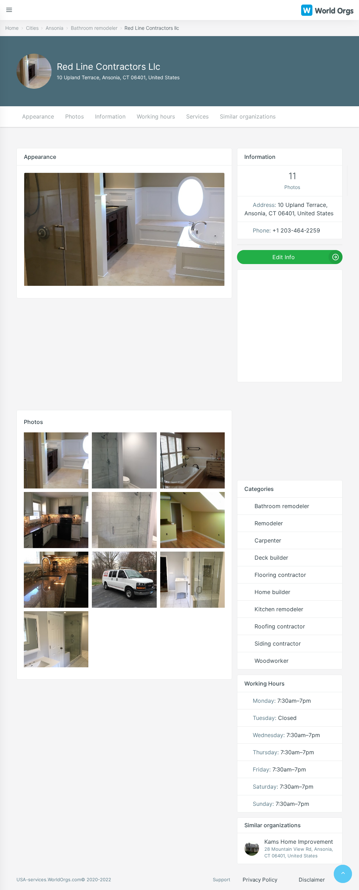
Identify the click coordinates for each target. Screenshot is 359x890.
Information (110, 116)
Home (12, 28)
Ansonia (54, 28)
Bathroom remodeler (94, 28)
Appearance (38, 116)
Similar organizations (248, 116)
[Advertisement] (124, 352)
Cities (32, 28)
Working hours (156, 116)
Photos (74, 116)
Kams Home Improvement (298, 841)
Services (197, 116)
